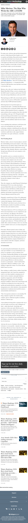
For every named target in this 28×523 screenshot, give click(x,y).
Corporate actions (19, 388)
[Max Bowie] (4, 41)
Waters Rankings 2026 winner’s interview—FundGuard (9, 405)
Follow (14, 375)
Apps (19, 509)
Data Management (19, 385)
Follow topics (6, 509)
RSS (21, 509)
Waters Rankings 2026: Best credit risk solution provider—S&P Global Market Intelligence (9, 421)
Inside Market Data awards (14, 387)
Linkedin (11, 509)
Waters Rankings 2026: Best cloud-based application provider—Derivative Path (9, 454)
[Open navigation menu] (1, 1)
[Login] (26, 1)
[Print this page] (15, 49)
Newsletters (14, 509)
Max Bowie (13, 38)
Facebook (16, 509)
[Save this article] (10, 49)
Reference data (4, 387)
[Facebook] (4, 49)
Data (25, 388)
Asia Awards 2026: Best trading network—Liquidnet (9, 439)
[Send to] (12, 49)
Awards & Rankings (5, 4)
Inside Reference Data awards (7, 388)
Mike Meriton (7, 80)
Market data (3, 390)
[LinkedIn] (7, 49)
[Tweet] (2, 49)
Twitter (9, 509)
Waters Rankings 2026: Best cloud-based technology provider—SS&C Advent (9, 472)
